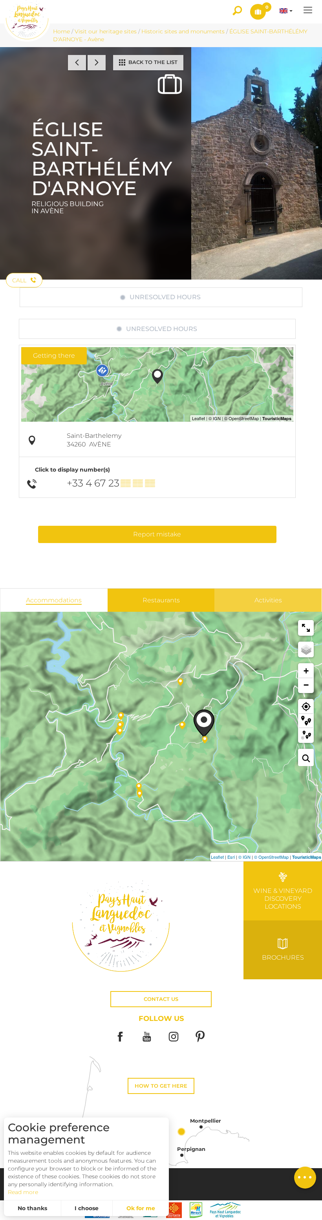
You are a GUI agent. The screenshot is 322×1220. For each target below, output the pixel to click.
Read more (23, 1192)
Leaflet (217, 857)
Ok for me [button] (140, 1208)
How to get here (161, 1086)
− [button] (306, 685)
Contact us (161, 999)
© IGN (244, 857)
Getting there (54, 355)
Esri (231, 857)
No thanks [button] (32, 1208)
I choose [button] (87, 1208)
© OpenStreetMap (271, 857)
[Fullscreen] (306, 628)
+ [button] (306, 671)
